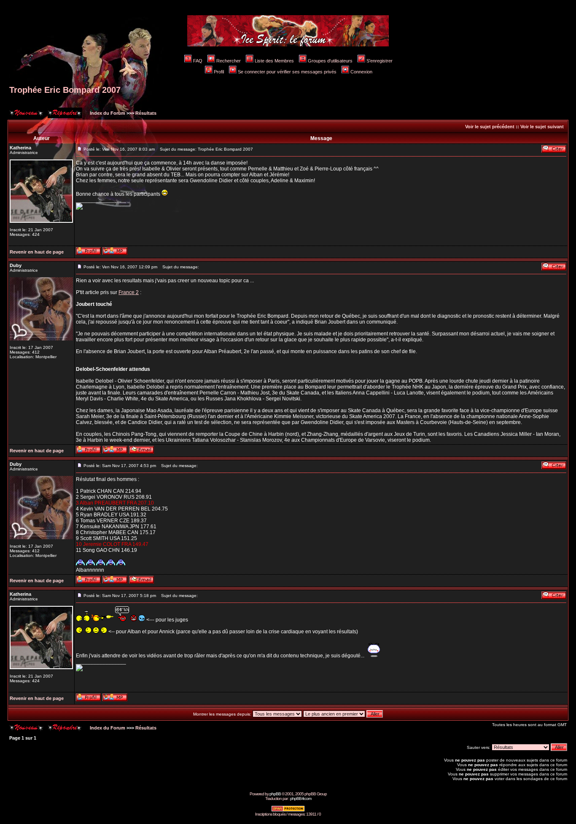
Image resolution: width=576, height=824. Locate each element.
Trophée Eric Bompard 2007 (65, 90)
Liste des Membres (274, 60)
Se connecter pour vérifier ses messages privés (287, 71)
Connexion (361, 71)
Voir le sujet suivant (542, 126)
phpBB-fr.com (300, 798)
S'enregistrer (379, 60)
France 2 (128, 292)
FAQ (197, 60)
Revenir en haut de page (37, 251)
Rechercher (228, 60)
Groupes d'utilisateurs (330, 60)
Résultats (145, 113)
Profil (219, 71)
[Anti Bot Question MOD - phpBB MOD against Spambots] (288, 810)
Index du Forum (107, 113)
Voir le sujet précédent (489, 126)
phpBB (275, 794)
